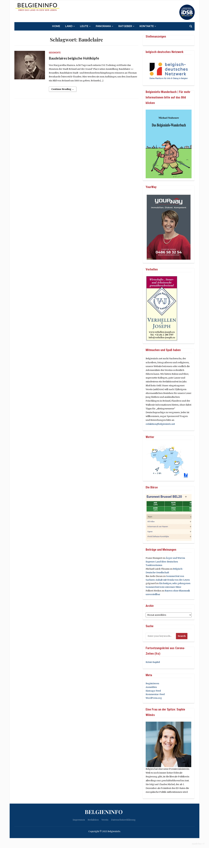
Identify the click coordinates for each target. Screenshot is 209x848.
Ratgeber (125, 26)
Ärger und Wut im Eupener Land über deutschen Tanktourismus (165, 562)
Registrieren (152, 683)
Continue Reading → (62, 89)
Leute (84, 26)
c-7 (202, 843)
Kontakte (147, 26)
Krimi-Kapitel (153, 662)
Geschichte (55, 52)
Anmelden (151, 687)
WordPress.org (154, 698)
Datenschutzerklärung (123, 819)
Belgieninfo (104, 811)
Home (56, 26)
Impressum (79, 819)
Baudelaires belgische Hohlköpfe (74, 58)
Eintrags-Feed (153, 690)
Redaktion (93, 819)
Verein (104, 819)
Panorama (103, 26)
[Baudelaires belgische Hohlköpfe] (29, 65)
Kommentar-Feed (155, 694)
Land (69, 26)
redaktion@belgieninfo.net (160, 424)
